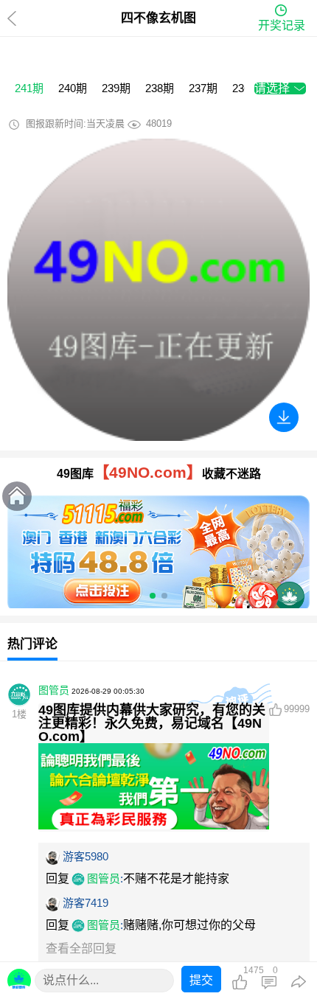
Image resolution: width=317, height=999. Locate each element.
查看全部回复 (81, 948)
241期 (29, 88)
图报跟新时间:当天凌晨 (75, 123)
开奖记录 (281, 25)
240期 (72, 88)
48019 (159, 123)
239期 (116, 88)
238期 (159, 88)
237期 (203, 88)
